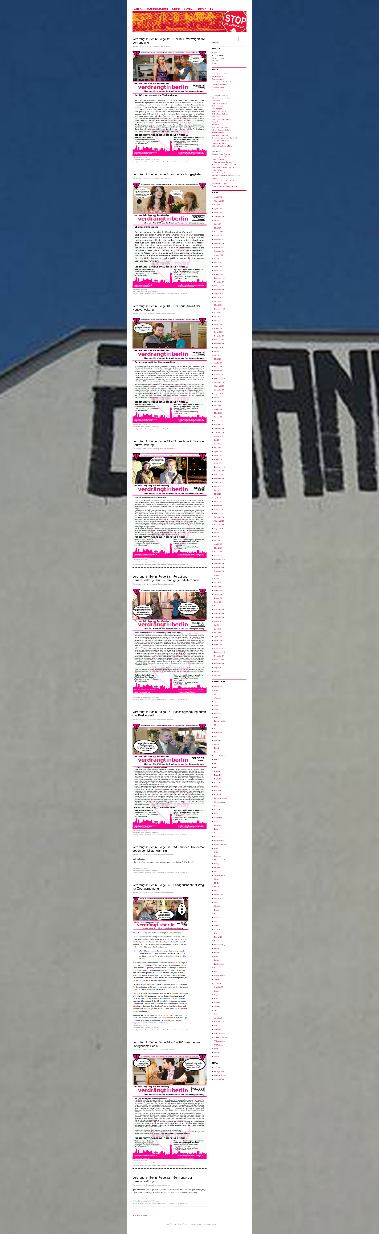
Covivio (217, 740)
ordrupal (217, 929)
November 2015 (219, 517)
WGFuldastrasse (219, 1033)
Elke (215, 763)
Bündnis (176, 9)
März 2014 (218, 594)
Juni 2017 (217, 444)
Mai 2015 (217, 540)
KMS (216, 852)
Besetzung (148, 162)
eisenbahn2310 (219, 756)
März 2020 (218, 324)
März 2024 (218, 212)
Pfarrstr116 (218, 937)
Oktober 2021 (219, 286)
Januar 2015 (218, 555)
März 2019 (218, 367)
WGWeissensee (219, 1049)
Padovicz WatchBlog (219, 143)
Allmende (217, 702)
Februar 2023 (219, 232)
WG (187, 162)
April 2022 (218, 266)
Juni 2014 (217, 582)
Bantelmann (218, 713)
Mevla (216, 883)
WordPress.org (219, 1079)
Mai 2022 (217, 262)
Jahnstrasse (218, 817)
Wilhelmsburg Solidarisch (220, 135)
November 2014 (219, 563)
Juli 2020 (217, 313)
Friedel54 (217, 794)
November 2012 (219, 656)
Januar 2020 (218, 332)
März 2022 (218, 270)
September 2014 (219, 571)
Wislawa (217, 1052)
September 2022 (219, 251)
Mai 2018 (217, 405)
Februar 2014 (219, 598)
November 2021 (219, 282)
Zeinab (216, 1056)
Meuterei (217, 879)
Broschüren (218, 729)
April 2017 (218, 451)
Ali (215, 694)
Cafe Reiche (216, 100)
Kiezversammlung (220, 844)
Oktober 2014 (219, 567)
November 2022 (219, 243)
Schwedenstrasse (219, 975)
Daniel (216, 748)
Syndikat (217, 1006)
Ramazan (217, 952)
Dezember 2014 (219, 559)
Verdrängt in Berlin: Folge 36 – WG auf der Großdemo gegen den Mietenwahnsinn (168, 849)
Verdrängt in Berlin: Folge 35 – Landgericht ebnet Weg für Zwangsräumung (168, 887)
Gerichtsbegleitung (220, 798)
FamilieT (217, 786)
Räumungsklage (161, 162)
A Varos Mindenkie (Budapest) (222, 162)
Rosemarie (217, 968)
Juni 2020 (217, 316)
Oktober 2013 (219, 613)
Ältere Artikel (140, 1215)
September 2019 (219, 343)
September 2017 (219, 432)
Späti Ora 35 (218, 987)
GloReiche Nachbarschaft (220, 140)
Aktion (216, 690)
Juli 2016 (217, 486)
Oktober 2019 (219, 340)
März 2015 (218, 548)
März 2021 (218, 305)
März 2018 (218, 413)
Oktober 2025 (219, 201)
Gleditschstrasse (219, 802)
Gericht (154, 162)
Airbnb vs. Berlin (218, 87)
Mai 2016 (217, 494)
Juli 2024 (217, 205)
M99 (215, 871)
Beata (216, 717)
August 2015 (218, 529)
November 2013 (219, 609)
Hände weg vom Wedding (221, 98)
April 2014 (218, 590)
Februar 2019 (219, 370)
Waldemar (217, 1029)
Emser (216, 767)
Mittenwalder (218, 894)
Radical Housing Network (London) (224, 173)
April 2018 (218, 409)
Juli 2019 (217, 351)
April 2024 (218, 208)
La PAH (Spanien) (218, 159)
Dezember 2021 (219, 278)
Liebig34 (217, 864)
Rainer (216, 948)
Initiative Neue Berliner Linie (222, 146)
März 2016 (218, 502)
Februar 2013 (219, 644)
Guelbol (217, 810)
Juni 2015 (217, 536)
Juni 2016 (217, 490)
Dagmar (217, 744)
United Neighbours (220, 1022)
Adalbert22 (218, 686)
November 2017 (219, 428)
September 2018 (219, 390)
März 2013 (218, 640)
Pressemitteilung (219, 944)
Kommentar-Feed (220, 1075)
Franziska (217, 790)
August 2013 (218, 621)
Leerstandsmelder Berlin (220, 84)
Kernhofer (217, 837)
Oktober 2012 (219, 660)
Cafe (215, 736)
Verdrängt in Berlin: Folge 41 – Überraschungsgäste (167, 174)
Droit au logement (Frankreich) (222, 157)
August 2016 (218, 482)
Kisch (216, 848)
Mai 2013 (217, 633)
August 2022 (218, 255)
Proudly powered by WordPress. (177, 1224)
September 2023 (219, 216)
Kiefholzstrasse (219, 840)
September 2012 (219, 663)
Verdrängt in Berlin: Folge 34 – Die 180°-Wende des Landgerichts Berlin (166, 1044)
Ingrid (216, 813)
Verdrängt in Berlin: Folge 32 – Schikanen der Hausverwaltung (162, 1179)
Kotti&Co (215, 122)
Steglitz (216, 995)
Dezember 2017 (219, 424)
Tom (215, 1014)
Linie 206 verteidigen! (219, 103)
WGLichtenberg (219, 1041)
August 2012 (218, 667)
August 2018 (218, 394)
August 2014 (218, 575)
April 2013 (218, 636)
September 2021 (219, 289)
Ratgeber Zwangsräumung (221, 90)
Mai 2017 (217, 448)
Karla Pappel (216, 116)
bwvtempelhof (219, 732)
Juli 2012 (217, 671)
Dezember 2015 (219, 513)
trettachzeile (218, 1018)
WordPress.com (211, 1224)
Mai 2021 (217, 301)
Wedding (182, 162)
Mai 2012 (217, 675)
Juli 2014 (217, 579)
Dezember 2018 (219, 378)
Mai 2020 (217, 320)
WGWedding (155, 160)
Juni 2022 (217, 259)
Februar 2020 (219, 328)
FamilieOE (217, 783)
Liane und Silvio (220, 860)
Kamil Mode (218, 833)
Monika (217, 902)
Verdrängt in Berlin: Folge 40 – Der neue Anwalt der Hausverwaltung (166, 308)
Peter (216, 933)
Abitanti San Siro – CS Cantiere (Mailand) (226, 165)
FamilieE (217, 771)
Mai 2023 (217, 228)
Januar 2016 (218, 509)
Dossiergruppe (217, 108)
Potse (216, 941)
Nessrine (217, 917)
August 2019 (218, 347)
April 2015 (218, 544)
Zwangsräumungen (157, 9)
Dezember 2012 (219, 652)
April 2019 (218, 363)
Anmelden (217, 1068)
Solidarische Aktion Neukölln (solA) (224, 138)
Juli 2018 (217, 397)
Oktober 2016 (219, 475)
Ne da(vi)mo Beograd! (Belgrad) (223, 181)
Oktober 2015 (219, 521)
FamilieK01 (218, 775)
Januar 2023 (218, 235)
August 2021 (218, 293)
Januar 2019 (218, 374)
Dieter (216, 752)
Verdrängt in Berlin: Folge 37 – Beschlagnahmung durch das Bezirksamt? (169, 713)
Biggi (216, 725)
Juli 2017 (217, 440)
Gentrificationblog (218, 79)
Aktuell (138, 9)
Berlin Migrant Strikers (220, 114)
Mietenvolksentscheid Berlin (221, 130)
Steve (216, 998)
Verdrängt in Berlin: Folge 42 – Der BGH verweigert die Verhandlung (169, 40)
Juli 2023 (217, 220)
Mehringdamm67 (220, 875)
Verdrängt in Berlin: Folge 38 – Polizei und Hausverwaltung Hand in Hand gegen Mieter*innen (166, 578)
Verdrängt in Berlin (173, 162)
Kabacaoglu (218, 825)
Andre (216, 705)
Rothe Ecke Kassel (218, 132)
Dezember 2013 (219, 606)
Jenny (216, 821)
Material (189, 9)
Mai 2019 (217, 359)
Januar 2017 (218, 463)
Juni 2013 (217, 629)
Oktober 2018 (219, 386)
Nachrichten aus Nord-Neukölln (223, 82)
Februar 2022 (219, 274)
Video (216, 1025)
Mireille (217, 887)
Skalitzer (217, 979)
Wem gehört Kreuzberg (220, 127)
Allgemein (147, 160)
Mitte (216, 891)
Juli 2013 (217, 625)
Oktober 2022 (219, 247)
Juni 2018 (217, 401)
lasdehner (217, 856)
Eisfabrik (217, 759)
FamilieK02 (218, 779)
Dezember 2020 (219, 309)
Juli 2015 (217, 532)
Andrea (216, 709)
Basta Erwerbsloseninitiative (221, 119)
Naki (215, 914)
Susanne (217, 1002)
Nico (215, 921)
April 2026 (218, 197)
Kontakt (201, 9)
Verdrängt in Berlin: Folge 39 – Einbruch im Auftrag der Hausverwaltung (169, 443)
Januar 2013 (218, 648)
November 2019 (219, 336)
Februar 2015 (219, 552)
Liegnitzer (217, 867)
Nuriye (216, 925)
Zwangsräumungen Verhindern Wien (224, 186)
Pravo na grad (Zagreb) (220, 183)
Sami (216, 971)
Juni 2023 (217, 224)
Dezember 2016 (219, 467)
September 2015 (219, 525)
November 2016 (219, 471)
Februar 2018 (219, 417)
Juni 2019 (217, 355)
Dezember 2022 (219, 239)
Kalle (216, 829)
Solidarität (217, 983)
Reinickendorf (219, 964)
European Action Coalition (221, 154)
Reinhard (217, 960)
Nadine (216, 910)
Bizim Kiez (215, 124)
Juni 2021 (217, 297)
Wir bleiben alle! (217, 76)
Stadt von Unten (217, 106)
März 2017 (218, 455)
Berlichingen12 (219, 721)
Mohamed (217, 898)
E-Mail (214, 63)
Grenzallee (217, 806)
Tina (215, 1010)
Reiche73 (217, 956)
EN (211, 9)
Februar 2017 (219, 459)
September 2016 (219, 478)
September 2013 (219, 617)
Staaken (217, 991)
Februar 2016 (219, 505)
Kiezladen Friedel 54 (219, 111)
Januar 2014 (218, 602)
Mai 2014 (217, 586)
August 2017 (218, 436)
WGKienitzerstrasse (220, 1037)
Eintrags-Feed (219, 1071)
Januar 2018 (218, 421)
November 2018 (219, 382)
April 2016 (218, 498)
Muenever (217, 906)
